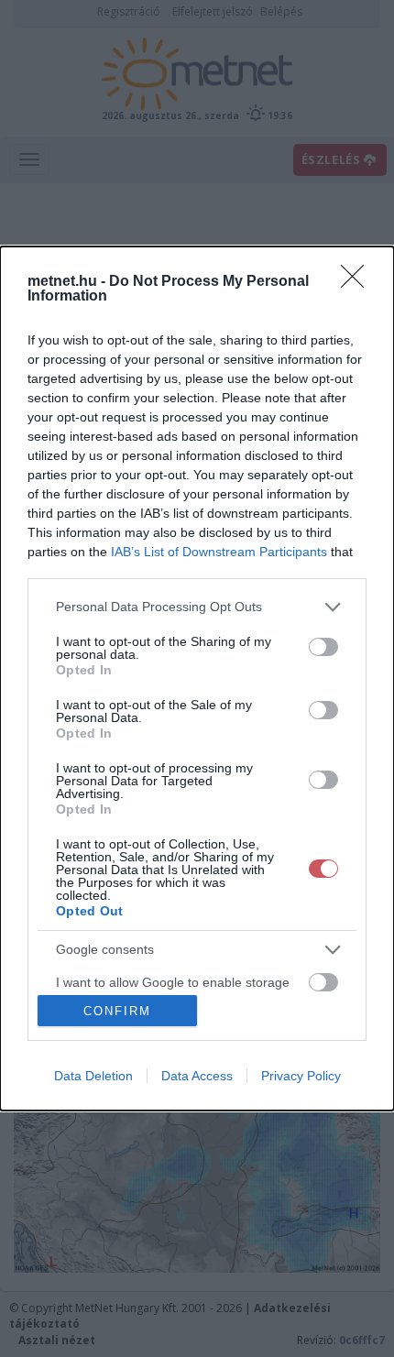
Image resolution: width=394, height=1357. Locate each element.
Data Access (197, 1075)
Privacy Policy (301, 1075)
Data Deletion (93, 1075)
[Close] (358, 282)
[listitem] (197, 607)
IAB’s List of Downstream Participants (219, 551)
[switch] (323, 647)
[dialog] (197, 678)
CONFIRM (117, 1011)
